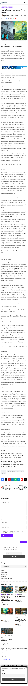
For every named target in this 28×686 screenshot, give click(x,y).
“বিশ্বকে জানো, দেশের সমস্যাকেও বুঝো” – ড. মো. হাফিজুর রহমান (6, 639)
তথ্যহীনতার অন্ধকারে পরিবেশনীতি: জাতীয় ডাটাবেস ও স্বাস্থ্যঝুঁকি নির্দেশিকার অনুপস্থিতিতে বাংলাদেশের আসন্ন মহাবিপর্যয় (7, 599)
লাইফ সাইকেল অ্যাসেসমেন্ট (20, 471)
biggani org (6, 15)
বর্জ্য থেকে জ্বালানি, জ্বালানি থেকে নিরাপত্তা (20, 597)
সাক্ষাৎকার (2, 570)
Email (3, 673)
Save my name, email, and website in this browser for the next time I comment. (14, 532)
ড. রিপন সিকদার (5, 620)
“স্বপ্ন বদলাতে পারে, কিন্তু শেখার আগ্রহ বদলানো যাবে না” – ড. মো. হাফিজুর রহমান (20, 621)
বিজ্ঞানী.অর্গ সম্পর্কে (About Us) (6, 578)
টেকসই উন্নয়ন (4, 471)
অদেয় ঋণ (3, 618)
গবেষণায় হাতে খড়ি (4, 574)
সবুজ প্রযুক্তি (3, 473)
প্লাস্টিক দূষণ (9, 471)
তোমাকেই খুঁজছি (3, 576)
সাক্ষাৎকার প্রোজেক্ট (4, 572)
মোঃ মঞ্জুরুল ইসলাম (7, 659)
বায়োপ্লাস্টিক (13, 471)
